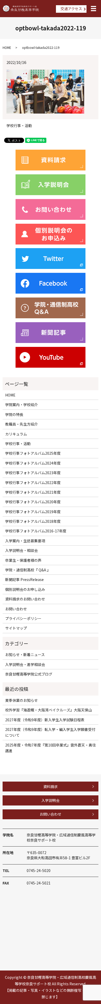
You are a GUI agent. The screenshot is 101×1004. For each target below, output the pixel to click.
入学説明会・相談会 (21, 550)
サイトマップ (16, 628)
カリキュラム (16, 434)
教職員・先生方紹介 (21, 424)
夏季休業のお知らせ (21, 700)
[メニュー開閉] (93, 8)
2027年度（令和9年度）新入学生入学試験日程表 (44, 719)
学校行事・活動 (19, 125)
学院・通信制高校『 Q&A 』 (28, 569)
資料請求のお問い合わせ (25, 599)
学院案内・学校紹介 (21, 404)
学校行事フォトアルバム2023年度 (33, 472)
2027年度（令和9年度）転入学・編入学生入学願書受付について (50, 732)
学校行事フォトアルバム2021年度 (33, 492)
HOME (7, 47)
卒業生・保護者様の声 (23, 560)
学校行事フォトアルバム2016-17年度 (35, 530)
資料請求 (50, 786)
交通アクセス (71, 8)
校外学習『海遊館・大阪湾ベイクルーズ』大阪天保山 (48, 709)
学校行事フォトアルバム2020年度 (33, 501)
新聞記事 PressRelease (24, 579)
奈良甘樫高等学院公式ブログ (28, 674)
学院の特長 (14, 414)
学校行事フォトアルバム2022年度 (33, 482)
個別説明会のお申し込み (25, 589)
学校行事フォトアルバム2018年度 (33, 521)
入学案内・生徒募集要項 (25, 540)
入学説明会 (50, 800)
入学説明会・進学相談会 (25, 664)
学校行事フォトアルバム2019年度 (33, 511)
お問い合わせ (16, 608)
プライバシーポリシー (23, 618)
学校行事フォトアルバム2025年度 (33, 453)
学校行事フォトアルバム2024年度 (33, 463)
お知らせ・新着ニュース (25, 654)
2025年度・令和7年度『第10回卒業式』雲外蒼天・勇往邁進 (50, 747)
